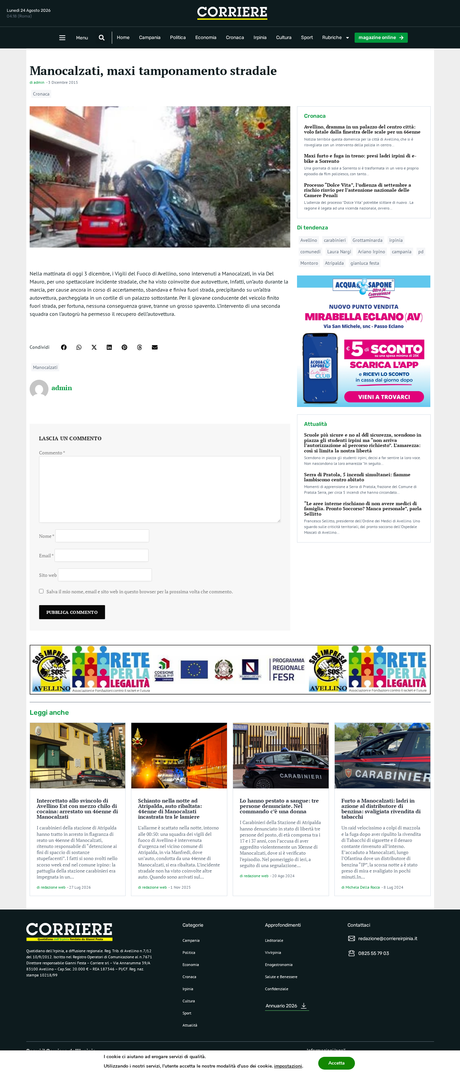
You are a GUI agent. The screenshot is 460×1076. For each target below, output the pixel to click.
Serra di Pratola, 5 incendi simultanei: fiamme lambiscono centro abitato (357, 477)
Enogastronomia (279, 964)
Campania (150, 37)
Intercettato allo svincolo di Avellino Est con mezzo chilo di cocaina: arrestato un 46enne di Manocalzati (77, 808)
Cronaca (235, 37)
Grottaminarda (368, 240)
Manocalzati (45, 367)
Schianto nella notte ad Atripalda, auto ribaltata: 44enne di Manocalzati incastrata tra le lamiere (170, 808)
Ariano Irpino (371, 251)
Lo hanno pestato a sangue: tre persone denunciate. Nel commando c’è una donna (279, 806)
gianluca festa (365, 263)
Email (46, 555)
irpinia (396, 240)
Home (123, 37)
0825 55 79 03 (373, 953)
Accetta (336, 1063)
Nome (46, 535)
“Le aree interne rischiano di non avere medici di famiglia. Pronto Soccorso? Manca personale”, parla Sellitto (363, 508)
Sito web (48, 574)
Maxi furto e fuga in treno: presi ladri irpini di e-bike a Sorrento (360, 158)
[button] (102, 38)
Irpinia (260, 37)
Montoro (309, 263)
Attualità (190, 1025)
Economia (206, 37)
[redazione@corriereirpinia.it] (352, 938)
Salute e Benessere (281, 976)
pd (421, 251)
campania (402, 251)
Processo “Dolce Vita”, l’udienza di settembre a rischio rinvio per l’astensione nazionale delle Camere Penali (357, 190)
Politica (178, 37)
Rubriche (332, 37)
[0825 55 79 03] (352, 953)
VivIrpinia (273, 952)
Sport (307, 37)
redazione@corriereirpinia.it (387, 938)
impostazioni (288, 1066)
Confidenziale (276, 988)
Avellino (308, 240)
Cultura (284, 37)
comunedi (310, 251)
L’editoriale (274, 940)
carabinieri (335, 240)
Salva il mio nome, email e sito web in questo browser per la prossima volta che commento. (139, 591)
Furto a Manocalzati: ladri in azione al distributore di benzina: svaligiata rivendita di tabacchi (381, 808)
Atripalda (334, 263)
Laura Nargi (339, 251)
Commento (52, 452)
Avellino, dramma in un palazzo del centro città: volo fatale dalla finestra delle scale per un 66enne (362, 129)
